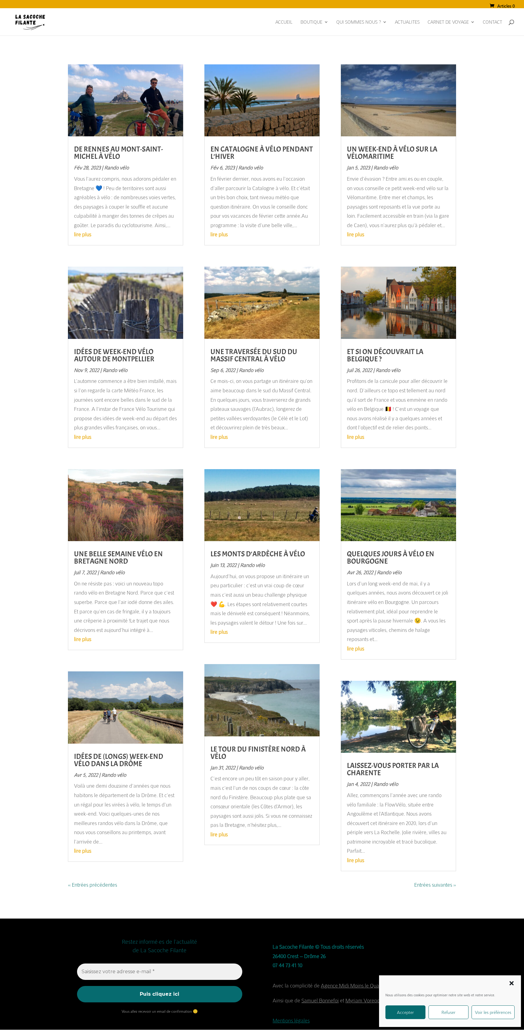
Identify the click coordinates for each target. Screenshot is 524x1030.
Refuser (448, 1012)
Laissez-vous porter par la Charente (393, 769)
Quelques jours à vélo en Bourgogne (390, 557)
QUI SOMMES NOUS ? (358, 22)
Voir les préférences (493, 1012)
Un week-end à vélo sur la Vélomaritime (392, 153)
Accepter (405, 1012)
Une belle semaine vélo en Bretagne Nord (118, 557)
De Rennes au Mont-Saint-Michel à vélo (118, 153)
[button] (512, 983)
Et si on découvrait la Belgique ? (385, 355)
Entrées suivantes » (435, 884)
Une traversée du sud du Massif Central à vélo (253, 355)
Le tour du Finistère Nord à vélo (258, 753)
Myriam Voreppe (364, 1000)
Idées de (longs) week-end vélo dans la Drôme (118, 760)
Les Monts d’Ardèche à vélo (257, 553)
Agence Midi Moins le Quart (351, 985)
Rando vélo (116, 167)
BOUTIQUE (311, 22)
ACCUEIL (284, 22)
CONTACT (492, 22)
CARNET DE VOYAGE (448, 22)
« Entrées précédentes (92, 884)
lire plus (82, 234)
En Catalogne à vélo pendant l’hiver (261, 153)
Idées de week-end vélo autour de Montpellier (114, 355)
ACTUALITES (407, 22)
